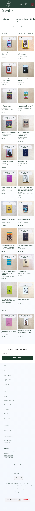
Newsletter (7, 418)
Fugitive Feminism (22, 161)
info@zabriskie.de (8, 455)
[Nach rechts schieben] (21, 26)
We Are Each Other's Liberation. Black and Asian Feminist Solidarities (8, 301)
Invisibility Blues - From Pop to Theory (8, 188)
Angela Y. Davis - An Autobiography (23, 53)
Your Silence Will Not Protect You (8, 332)
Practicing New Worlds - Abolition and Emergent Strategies (24, 219)
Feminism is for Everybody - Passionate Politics (8, 133)
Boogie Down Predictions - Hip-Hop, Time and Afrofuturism (8, 106)
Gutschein (7, 414)
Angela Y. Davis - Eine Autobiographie (6, 79)
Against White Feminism (7, 53)
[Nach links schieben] (13, 26)
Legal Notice (7, 380)
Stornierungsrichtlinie (18, 492)
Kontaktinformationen (14, 489)
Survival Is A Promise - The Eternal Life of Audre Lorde (8, 246)
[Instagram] (26, 4)
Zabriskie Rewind (9, 405)
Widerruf (6, 384)
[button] (2, 4)
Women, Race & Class (23, 299)
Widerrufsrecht (11, 485)
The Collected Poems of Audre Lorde (25, 246)
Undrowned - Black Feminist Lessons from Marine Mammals (8, 273)
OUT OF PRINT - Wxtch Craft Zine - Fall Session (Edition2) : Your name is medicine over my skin (25, 190)
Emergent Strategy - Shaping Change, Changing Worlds (25, 105)
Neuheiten (5, 19)
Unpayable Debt (22, 271)
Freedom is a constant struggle (7, 162)
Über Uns (6, 371)
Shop (5, 396)
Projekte (6, 409)
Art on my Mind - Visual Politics (24, 79)
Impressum (7, 375)
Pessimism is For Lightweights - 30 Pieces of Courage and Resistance (8, 219)
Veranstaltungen (9, 400)
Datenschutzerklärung (23, 485)
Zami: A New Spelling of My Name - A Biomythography (25, 331)
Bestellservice (8, 430)
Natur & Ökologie (22, 19)
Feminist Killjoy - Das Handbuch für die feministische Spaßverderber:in (23, 135)
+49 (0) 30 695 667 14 (9, 457)
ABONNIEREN (17, 358)
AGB (31, 485)
